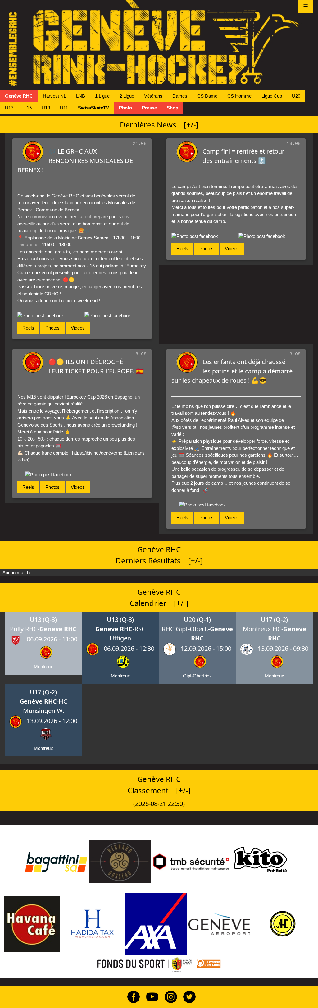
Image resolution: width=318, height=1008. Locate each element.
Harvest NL (54, 96)
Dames (179, 96)
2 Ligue (127, 96)
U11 (64, 107)
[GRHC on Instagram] (168, 996)
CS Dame (207, 96)
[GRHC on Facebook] (131, 996)
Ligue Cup (271, 96)
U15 (27, 107)
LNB (80, 96)
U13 (46, 107)
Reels (28, 328)
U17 (9, 107)
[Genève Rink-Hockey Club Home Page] (159, 43)
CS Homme (239, 96)
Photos (52, 328)
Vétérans (153, 96)
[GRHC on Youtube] (149, 996)
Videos (78, 328)
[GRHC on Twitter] (187, 996)
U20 (296, 96)
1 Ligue (102, 96)
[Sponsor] (56, 861)
